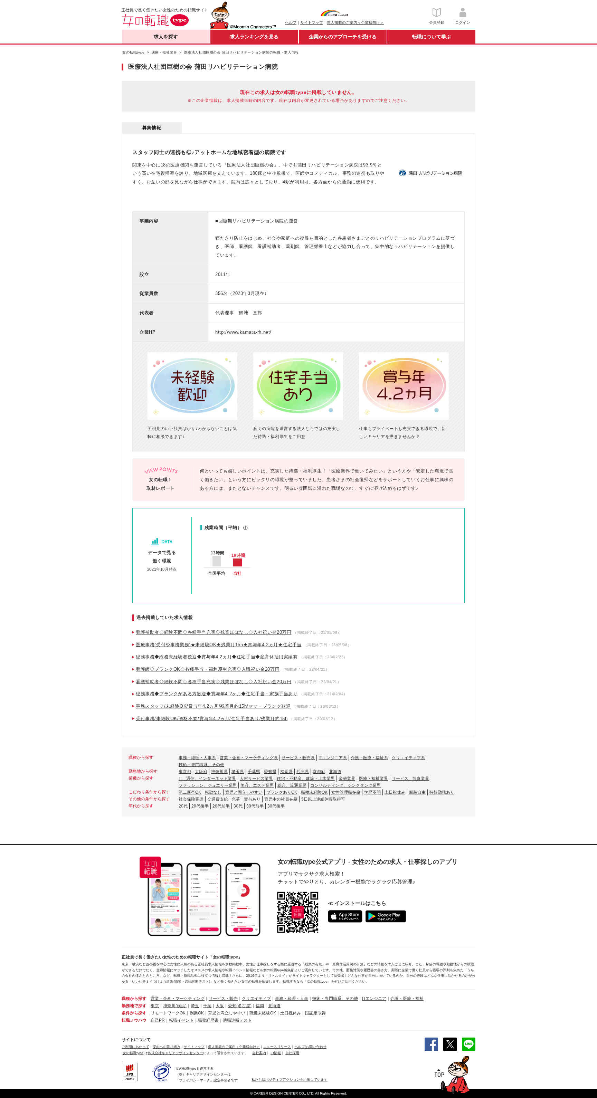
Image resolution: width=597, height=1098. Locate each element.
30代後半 (276, 806)
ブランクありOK (281, 792)
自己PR (158, 1020)
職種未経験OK (314, 792)
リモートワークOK (168, 1013)
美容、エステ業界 (257, 785)
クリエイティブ (256, 998)
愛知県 (270, 771)
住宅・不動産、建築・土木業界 (306, 778)
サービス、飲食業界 (410, 778)
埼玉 (195, 1006)
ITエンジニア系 (333, 757)
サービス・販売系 (298, 757)
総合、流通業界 (291, 785)
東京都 (185, 771)
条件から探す (134, 1013)
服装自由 (417, 792)
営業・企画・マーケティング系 (249, 757)
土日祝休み (395, 792)
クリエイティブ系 (408, 757)
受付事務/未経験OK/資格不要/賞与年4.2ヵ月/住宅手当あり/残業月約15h (211, 718)
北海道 (335, 771)
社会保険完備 (191, 799)
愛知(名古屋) (240, 1006)
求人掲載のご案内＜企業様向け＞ (355, 22)
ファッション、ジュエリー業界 (208, 785)
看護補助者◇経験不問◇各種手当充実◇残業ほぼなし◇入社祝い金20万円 (213, 632)
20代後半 (200, 806)
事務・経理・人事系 (197, 757)
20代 (183, 806)
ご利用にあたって (135, 1047)
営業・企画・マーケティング (178, 998)
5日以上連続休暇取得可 (323, 799)
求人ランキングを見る (254, 36)
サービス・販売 (223, 998)
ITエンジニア (374, 998)
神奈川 (169, 1006)
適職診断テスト (237, 1020)
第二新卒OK (190, 792)
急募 (236, 799)
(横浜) (181, 1006)
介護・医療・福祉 (407, 998)
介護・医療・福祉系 (369, 757)
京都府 (319, 771)
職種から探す (134, 998)
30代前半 (255, 806)
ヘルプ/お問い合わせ (310, 1047)
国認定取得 (315, 1013)
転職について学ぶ (431, 36)
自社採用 (292, 1053)
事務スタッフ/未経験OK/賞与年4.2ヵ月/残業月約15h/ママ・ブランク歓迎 (213, 706)
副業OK (197, 1013)
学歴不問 (372, 792)
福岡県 (286, 771)
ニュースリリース (277, 1047)
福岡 (260, 1006)
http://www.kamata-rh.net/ (243, 332)
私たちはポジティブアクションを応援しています (290, 1079)
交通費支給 (217, 799)
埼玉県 (237, 771)
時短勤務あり (441, 792)
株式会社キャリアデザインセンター (175, 1053)
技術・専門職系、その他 (201, 764)
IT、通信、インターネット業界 (207, 778)
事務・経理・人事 (291, 998)
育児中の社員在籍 (280, 799)
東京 (155, 1006)
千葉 (207, 1006)
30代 (238, 806)
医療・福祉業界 (373, 778)
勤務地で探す (134, 1006)
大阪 (220, 1006)
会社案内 (259, 1053)
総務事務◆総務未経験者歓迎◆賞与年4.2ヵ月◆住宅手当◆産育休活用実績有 (217, 656)
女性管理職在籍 (345, 792)
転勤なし (213, 792)
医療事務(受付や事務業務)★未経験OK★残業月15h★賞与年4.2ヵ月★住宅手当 (219, 644)
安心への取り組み (166, 1047)
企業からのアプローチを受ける (343, 36)
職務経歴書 (208, 1020)
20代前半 (221, 806)
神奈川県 (219, 771)
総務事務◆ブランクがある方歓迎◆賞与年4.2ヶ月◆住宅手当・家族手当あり (217, 693)
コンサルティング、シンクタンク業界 (345, 785)
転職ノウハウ (134, 1020)
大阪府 (201, 771)
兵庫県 (302, 771)
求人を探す (166, 36)
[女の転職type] (133, 1053)
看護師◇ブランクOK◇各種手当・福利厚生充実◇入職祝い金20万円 (207, 669)
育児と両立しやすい (244, 792)
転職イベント (181, 1020)
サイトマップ (311, 22)
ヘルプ (290, 22)
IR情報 (276, 1053)
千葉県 (254, 771)
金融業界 (347, 778)
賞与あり (252, 799)
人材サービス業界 (256, 778)
